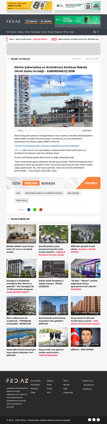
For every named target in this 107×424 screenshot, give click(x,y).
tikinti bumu (21, 200)
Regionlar (58, 32)
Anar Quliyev (73, 193)
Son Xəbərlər (11, 32)
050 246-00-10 (88, 385)
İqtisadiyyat (35, 32)
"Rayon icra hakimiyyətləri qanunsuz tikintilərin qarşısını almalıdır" (47, 146)
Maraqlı (50, 32)
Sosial (44, 32)
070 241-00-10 (88, 381)
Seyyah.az (33, 21)
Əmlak (66, 32)
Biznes (27, 32)
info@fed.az (87, 389)
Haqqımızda (68, 392)
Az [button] (98, 32)
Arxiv (49, 392)
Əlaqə (33, 392)
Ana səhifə (76, 58)
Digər (72, 32)
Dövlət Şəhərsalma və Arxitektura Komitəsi (44, 193)
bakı (18, 193)
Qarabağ (47, 21)
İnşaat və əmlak (92, 58)
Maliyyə (21, 32)
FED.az (17, 150)
